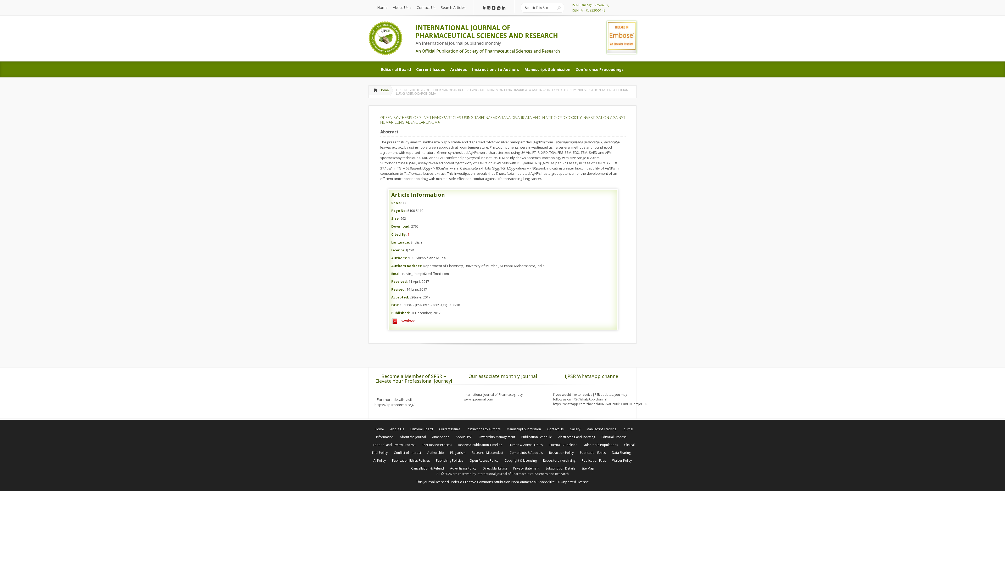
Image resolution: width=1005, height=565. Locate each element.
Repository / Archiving (559, 460)
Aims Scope (440, 437)
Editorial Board (421, 429)
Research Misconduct (487, 452)
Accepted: (400, 297)
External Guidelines (563, 445)
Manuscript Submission (524, 429)
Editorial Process (613, 437)
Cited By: (399, 234)
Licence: (398, 250)
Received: (399, 281)
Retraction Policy (561, 452)
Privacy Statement (526, 468)
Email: (396, 273)
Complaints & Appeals (526, 452)
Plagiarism (458, 452)
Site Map (588, 468)
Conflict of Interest (407, 452)
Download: (400, 226)
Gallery (575, 429)
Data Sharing (621, 452)
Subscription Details (560, 468)
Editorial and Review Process (394, 445)
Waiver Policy (622, 460)
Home (384, 90)
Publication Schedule (536, 437)
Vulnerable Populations (600, 445)
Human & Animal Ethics (526, 445)
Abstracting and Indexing (576, 437)
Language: (400, 242)
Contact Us (555, 429)
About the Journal (413, 437)
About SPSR (464, 437)
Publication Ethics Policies (411, 460)
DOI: (395, 305)
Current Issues (449, 429)
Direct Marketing (495, 468)
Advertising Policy (463, 468)
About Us (397, 429)
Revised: (398, 289)
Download (407, 320)
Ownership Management (497, 437)
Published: (400, 312)
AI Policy (379, 460)
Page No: (399, 210)
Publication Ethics (593, 452)
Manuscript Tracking (601, 429)
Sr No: (396, 202)
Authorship (435, 452)
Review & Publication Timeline (480, 445)
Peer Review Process (437, 445)
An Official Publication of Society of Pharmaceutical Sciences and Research (488, 51)
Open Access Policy (484, 460)
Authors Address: (406, 265)
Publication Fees (594, 460)
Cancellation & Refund (427, 468)
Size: (395, 218)
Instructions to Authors (483, 429)
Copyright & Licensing (521, 460)
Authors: (399, 258)
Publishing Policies (449, 460)
